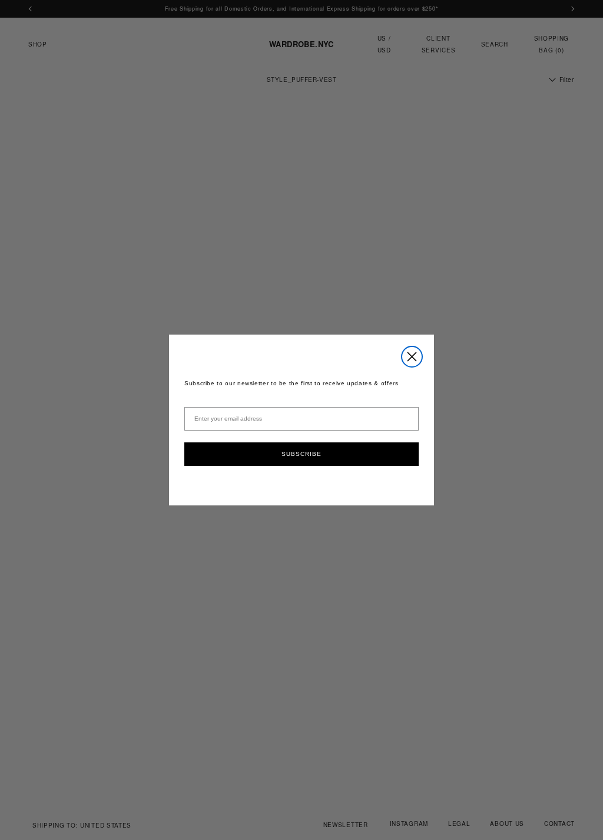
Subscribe (301, 454)
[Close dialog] (412, 356)
